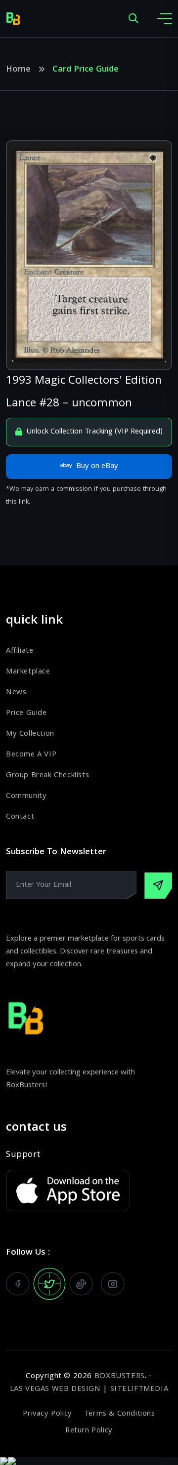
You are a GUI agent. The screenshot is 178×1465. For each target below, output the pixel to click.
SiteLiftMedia (139, 1389)
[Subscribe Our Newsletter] (158, 885)
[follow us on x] (49, 1284)
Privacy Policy (47, 1414)
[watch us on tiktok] (81, 1284)
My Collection (30, 734)
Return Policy (89, 1431)
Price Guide (26, 713)
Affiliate (19, 651)
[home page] (13, 18)
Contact (20, 817)
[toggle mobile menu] (164, 18)
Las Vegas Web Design (55, 1389)
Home (18, 70)
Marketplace (28, 672)
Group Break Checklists (47, 776)
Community (26, 796)
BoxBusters (119, 1376)
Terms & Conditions (119, 1414)
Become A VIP (31, 755)
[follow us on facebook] (18, 1284)
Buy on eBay (97, 466)
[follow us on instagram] (113, 1284)
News (16, 693)
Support (23, 1155)
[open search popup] (133, 19)
